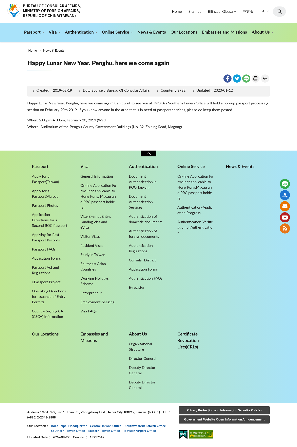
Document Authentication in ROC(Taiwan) (143, 182)
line (246, 78)
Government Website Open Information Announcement (224, 419)
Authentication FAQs (145, 278)
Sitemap (195, 12)
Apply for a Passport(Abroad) (46, 194)
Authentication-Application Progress (195, 210)
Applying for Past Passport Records (46, 237)
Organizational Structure (140, 346)
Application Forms (46, 258)
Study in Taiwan (92, 255)
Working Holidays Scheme (94, 281)
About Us (261, 32)
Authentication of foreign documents (144, 234)
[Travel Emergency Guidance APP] (285, 195)
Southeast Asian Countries (93, 266)
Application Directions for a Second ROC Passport (49, 220)
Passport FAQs (44, 249)
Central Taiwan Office (105, 426)
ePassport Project (46, 282)
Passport (32, 32)
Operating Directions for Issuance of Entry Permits (49, 297)
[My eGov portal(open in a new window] (183, 435)
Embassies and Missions (224, 32)
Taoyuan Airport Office (139, 430)
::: (2, 3)
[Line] (285, 184)
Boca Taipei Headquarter (69, 426)
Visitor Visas (90, 237)
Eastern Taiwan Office (104, 430)
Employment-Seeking (97, 302)
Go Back (265, 78)
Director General (142, 359)
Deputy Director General (142, 370)
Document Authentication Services (141, 202)
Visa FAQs (88, 311)
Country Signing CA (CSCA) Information (47, 314)
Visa (53, 32)
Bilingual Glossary (222, 12)
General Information (96, 176)
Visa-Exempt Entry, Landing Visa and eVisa (95, 222)
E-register (137, 288)
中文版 (247, 12)
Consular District (142, 260)
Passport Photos (45, 206)
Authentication (79, 32)
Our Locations (184, 32)
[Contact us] (285, 206)
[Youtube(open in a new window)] (285, 217)
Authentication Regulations (141, 248)
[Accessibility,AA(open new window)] (201, 435)
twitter (237, 78)
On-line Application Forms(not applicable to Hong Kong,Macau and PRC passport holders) (195, 187)
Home (177, 12)
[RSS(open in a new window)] (285, 228)
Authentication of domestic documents (145, 219)
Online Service (115, 32)
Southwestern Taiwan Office (145, 426)
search (279, 11)
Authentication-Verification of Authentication (195, 227)
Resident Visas (91, 246)
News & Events (151, 32)
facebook (227, 78)
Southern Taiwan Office (68, 430)
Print (256, 78)
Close (148, 153)
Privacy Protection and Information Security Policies (224, 410)
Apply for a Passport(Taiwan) (45, 179)
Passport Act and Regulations (45, 270)
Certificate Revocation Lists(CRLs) (188, 340)
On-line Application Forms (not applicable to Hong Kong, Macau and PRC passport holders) (98, 196)
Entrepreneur (91, 293)
